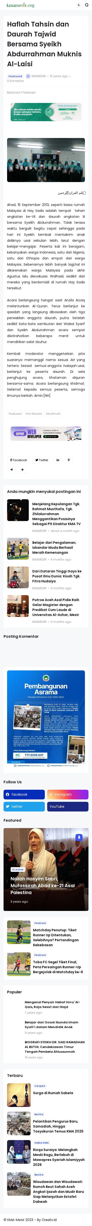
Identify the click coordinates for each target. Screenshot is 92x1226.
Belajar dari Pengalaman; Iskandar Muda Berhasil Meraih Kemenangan (54, 547)
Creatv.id (49, 1219)
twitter (17, 806)
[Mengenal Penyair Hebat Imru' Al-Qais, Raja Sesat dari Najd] (14, 1007)
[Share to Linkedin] (58, 460)
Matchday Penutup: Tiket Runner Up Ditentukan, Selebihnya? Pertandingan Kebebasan (56, 937)
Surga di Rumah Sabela (53, 1093)
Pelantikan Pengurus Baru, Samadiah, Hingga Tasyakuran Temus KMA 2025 (58, 1126)
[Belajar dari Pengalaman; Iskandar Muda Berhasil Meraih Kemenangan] (18, 549)
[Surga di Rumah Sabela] (19, 1095)
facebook (19, 794)
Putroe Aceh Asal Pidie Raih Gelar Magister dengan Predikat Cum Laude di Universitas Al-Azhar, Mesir (55, 607)
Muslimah (53, 414)
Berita (38, 1114)
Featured (15, 76)
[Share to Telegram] (11, 469)
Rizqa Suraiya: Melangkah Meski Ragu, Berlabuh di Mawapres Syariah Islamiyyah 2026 (59, 1157)
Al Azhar (18, 869)
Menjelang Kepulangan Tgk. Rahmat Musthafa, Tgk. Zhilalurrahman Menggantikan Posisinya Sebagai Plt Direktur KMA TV (56, 514)
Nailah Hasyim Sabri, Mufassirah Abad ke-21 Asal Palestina (43, 886)
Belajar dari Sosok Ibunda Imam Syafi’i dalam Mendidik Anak (51, 1024)
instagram (63, 794)
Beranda (13, 92)
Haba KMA (41, 1143)
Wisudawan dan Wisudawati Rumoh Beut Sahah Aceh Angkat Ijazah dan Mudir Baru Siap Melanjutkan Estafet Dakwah (58, 1191)
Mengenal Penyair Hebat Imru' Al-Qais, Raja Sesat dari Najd (52, 1004)
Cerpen (39, 1086)
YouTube (57, 806)
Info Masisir (34, 414)
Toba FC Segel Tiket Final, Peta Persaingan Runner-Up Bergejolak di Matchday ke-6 (58, 967)
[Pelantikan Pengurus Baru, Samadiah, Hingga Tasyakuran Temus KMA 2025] (19, 1123)
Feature (40, 923)
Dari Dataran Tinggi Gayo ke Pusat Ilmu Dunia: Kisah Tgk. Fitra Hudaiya (57, 576)
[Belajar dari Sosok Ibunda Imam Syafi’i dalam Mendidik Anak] (14, 1027)
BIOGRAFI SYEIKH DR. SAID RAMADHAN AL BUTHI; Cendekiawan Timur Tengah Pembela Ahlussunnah (55, 1047)
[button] (78, 4)
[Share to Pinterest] (69, 460)
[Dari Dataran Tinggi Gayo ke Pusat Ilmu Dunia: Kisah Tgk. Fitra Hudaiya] (18, 577)
